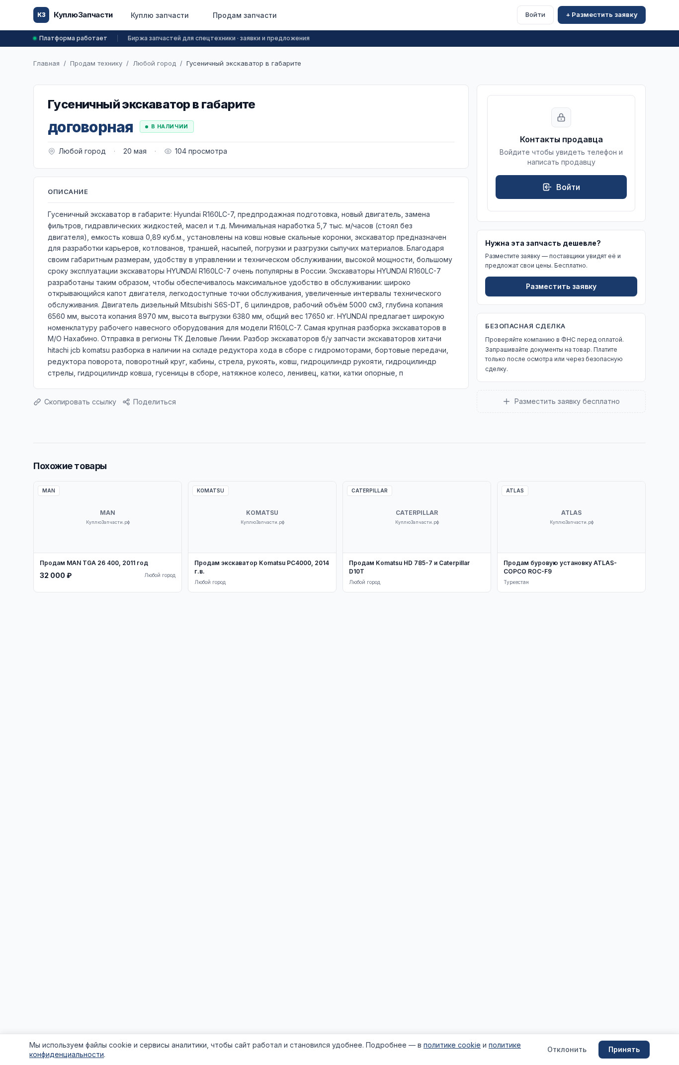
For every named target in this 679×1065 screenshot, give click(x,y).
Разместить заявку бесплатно (567, 401)
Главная (46, 63)
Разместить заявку (561, 286)
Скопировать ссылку (80, 401)
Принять (624, 1049)
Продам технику (96, 63)
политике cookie (452, 1045)
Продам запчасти (245, 15)
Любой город (154, 63)
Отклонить (567, 1049)
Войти (535, 14)
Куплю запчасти (160, 15)
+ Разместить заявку (602, 14)
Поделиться (154, 401)
